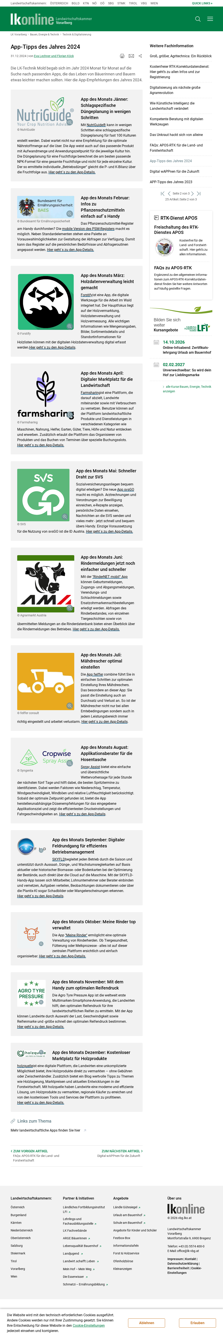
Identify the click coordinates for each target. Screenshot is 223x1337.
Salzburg (17, 1245)
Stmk (121, 3)
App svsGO (125, 489)
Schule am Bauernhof (127, 1222)
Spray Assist (90, 767)
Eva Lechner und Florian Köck (54, 56)
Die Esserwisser (73, 1276)
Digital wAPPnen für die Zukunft (174, 171)
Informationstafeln (126, 1245)
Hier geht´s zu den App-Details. (72, 172)
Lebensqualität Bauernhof (80, 1246)
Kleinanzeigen (122, 1269)
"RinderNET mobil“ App (110, 577)
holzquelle (25, 1066)
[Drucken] (122, 56)
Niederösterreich (22, 1230)
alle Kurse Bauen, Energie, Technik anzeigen (187, 389)
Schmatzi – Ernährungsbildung (84, 1284)
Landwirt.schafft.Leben (79, 1261)
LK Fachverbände (75, 1230)
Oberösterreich (21, 1238)
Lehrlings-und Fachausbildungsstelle (78, 1221)
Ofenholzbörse (123, 1261)
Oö (102, 3)
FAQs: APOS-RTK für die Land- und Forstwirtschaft (176, 148)
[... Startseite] (51, 19)
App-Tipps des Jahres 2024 (171, 161)
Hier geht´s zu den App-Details (52, 347)
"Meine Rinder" (76, 935)
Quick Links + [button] (202, 3)
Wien (154, 3)
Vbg (144, 3)
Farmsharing (90, 393)
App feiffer (95, 674)
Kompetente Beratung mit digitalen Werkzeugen (176, 121)
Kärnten (16, 1222)
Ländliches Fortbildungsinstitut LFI (84, 1209)
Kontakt (190, 1259)
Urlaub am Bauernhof (127, 1215)
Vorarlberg (18, 1269)
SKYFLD (58, 859)
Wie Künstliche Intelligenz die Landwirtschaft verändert (172, 106)
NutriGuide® (96, 125)
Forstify (87, 295)
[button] (210, 19)
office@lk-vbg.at (188, 1251)
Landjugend (71, 1253)
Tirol (133, 3)
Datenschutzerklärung (182, 1263)
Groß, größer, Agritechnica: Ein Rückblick (181, 56)
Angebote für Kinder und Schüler (135, 1230)
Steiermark (18, 1253)
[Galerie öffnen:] (45, 112)
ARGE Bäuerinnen (75, 1238)
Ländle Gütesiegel (125, 1207)
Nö (94, 3)
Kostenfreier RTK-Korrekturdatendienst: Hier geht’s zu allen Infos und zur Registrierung (179, 71)
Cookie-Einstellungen (89, 1325)
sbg (111, 3)
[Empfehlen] (131, 56)
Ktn (86, 3)
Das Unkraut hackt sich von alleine (176, 135)
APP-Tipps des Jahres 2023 (171, 182)
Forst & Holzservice (126, 1253)
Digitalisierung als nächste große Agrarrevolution (175, 90)
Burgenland (18, 1215)
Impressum (175, 1259)
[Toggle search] (198, 19)
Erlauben (197, 1323)
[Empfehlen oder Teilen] (140, 56)
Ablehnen (146, 1323)
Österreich (59, 3)
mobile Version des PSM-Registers (88, 229)
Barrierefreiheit (178, 1268)
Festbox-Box (121, 1238)
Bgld (75, 3)
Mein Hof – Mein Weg (77, 1269)
